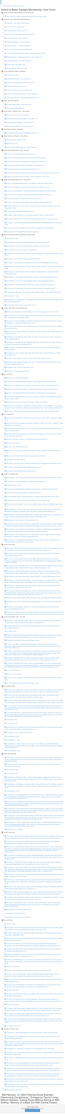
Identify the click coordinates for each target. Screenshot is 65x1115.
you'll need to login (39, 1108)
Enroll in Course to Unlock (32, 1110)
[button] (1, 1)
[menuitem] (1, 3)
